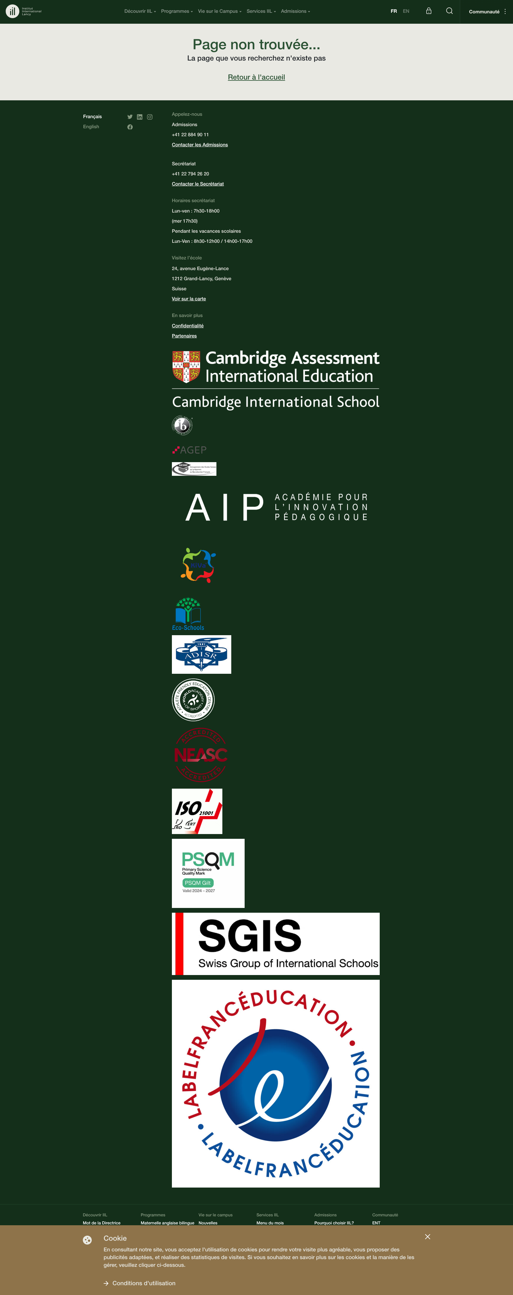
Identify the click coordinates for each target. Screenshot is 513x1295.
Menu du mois (270, 1224)
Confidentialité (188, 326)
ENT (376, 1224)
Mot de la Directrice (102, 1224)
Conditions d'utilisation (144, 1284)
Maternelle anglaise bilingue (167, 1224)
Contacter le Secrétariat (198, 184)
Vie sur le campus (216, 1216)
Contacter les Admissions (200, 145)
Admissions (294, 11)
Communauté (484, 12)
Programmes (175, 11)
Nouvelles (208, 1224)
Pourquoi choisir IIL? (334, 1224)
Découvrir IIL (138, 11)
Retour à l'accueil (256, 78)
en (406, 11)
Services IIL (259, 11)
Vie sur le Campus (218, 11)
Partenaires (184, 336)
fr (394, 11)
